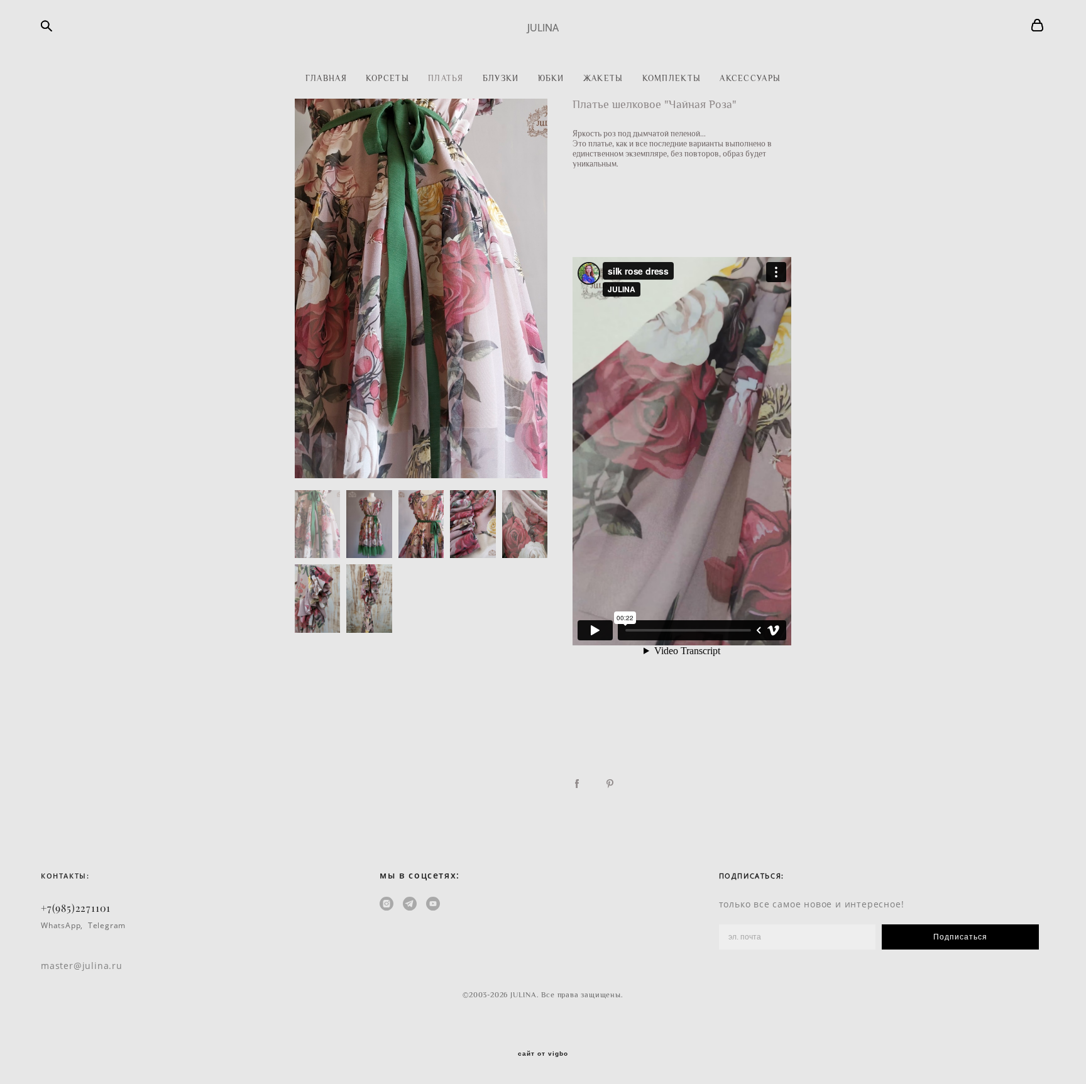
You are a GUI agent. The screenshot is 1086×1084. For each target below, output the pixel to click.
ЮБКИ (551, 78)
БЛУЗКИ (501, 78)
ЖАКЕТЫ (603, 78)
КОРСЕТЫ (387, 78)
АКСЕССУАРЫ (750, 78)
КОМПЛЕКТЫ (671, 78)
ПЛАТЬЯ (446, 78)
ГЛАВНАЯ (326, 78)
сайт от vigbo (543, 1054)
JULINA (543, 28)
